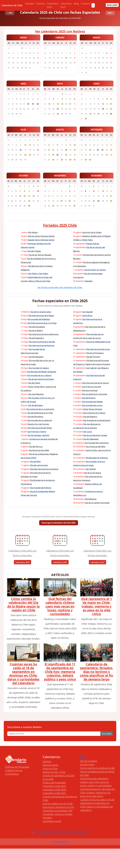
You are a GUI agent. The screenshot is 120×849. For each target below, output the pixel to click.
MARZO (96, 37)
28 (58, 114)
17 (70, 104)
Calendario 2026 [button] (22, 562)
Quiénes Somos (13, 770)
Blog (76, 3)
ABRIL (23, 83)
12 (49, 104)
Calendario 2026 (52, 5)
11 (74, 99)
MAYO (60, 83)
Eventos (40, 3)
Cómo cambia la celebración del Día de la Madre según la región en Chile (23, 604)
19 (33, 104)
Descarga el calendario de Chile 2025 (58, 522)
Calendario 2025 (66, 5)
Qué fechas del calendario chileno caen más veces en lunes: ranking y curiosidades (60, 606)
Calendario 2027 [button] (97, 562)
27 (106, 155)
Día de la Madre (88, 761)
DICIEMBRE (96, 175)
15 (62, 104)
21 (58, 109)
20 (38, 104)
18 (28, 104)
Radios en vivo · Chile (54, 772)
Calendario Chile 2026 (54, 789)
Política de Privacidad (54, 782)
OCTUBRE (23, 175)
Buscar (100, 5)
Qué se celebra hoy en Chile (58, 803)
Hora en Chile (50, 768)
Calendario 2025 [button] (60, 562)
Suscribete (106, 733)
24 (90, 114)
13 (103, 104)
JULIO (23, 129)
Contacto (86, 3)
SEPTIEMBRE (96, 129)
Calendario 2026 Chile (60, 842)
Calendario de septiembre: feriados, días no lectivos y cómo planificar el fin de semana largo (96, 671)
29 (111, 114)
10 (25, 145)
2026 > (110, 13)
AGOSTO (60, 129)
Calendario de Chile (11, 5)
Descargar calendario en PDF (58, 807)
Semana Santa (50, 765)
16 (20, 150)
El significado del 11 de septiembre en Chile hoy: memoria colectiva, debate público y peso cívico (60, 671)
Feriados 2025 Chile (60, 225)
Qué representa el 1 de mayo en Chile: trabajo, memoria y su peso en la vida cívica (96, 606)
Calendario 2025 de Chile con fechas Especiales (60, 12)
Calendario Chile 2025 (54, 786)
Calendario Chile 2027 (54, 793)
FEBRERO (60, 37)
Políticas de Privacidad (17, 766)
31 (74, 160)
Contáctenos (12, 773)
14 (66, 58)
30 (86, 119)
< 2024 (9, 13)
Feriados (29, 3)
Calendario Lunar (52, 821)
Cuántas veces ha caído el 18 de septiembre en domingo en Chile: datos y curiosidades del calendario (23, 673)
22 (111, 109)
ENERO (23, 37)
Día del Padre (87, 764)
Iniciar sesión (112, 5)
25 (30, 155)
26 (98, 114)
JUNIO (97, 83)
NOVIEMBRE (60, 175)
